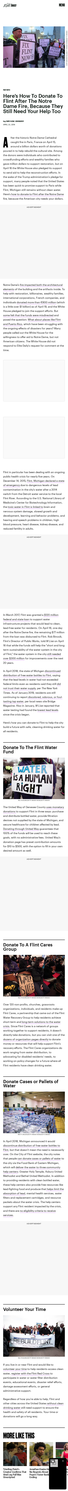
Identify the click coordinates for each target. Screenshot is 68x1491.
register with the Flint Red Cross (30, 1373)
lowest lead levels (47, 709)
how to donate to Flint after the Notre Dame (37, 194)
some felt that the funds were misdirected (28, 315)
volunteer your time (15, 1368)
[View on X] (34, 381)
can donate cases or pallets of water (39, 1158)
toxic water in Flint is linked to (25, 506)
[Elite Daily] (10, 5)
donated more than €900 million (36, 302)
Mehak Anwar (15, 121)
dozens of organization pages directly (26, 1039)
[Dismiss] (62, 1461)
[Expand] (52, 1461)
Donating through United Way (21, 828)
